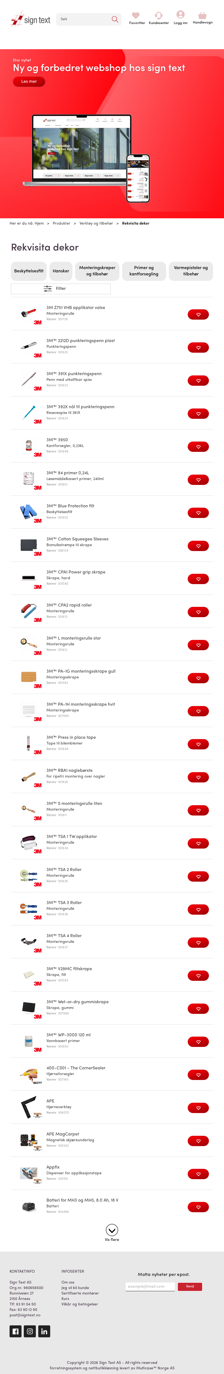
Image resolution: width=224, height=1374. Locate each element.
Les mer (29, 82)
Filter (61, 289)
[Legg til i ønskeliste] (198, 314)
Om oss (67, 1283)
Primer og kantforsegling (143, 271)
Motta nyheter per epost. (164, 1275)
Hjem (39, 224)
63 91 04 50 (26, 1304)
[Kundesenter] (159, 15)
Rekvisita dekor (135, 224)
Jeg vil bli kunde (75, 1288)
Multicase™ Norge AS (155, 1368)
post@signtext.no (25, 1315)
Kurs (65, 1299)
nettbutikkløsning (104, 1368)
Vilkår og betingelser (79, 1304)
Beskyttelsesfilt (28, 271)
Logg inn (180, 15)
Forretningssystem (66, 1368)
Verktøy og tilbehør (96, 224)
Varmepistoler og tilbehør (191, 271)
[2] (112, 1229)
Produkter (61, 224)
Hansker (61, 271)
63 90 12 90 (27, 1310)
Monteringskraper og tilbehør (97, 271)
